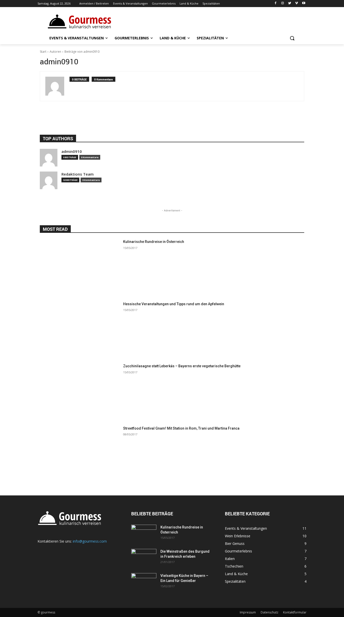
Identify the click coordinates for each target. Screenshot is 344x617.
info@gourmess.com (90, 541)
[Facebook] (276, 4)
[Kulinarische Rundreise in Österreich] (79, 267)
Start (43, 51)
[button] (292, 38)
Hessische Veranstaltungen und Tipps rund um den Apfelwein (173, 304)
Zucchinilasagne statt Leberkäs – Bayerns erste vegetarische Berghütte (181, 366)
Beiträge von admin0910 (81, 51)
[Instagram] (283, 4)
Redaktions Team (77, 174)
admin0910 (71, 151)
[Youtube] (303, 4)
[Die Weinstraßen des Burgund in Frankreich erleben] (143, 558)
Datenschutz (269, 612)
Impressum (248, 612)
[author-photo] (57, 86)
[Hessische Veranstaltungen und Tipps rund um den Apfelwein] (79, 329)
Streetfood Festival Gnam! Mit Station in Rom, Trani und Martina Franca (181, 428)
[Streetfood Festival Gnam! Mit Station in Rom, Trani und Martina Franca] (79, 454)
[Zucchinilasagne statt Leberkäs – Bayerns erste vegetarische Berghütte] (79, 391)
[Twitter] (290, 4)
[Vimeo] (296, 4)
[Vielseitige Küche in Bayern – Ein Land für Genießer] (143, 582)
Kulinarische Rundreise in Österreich (153, 242)
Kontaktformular (294, 612)
